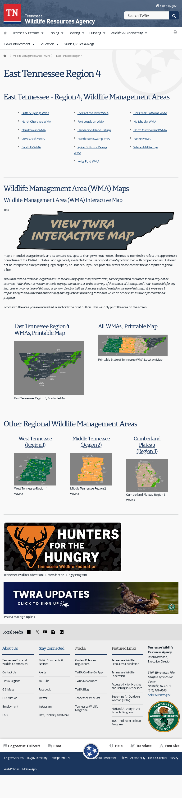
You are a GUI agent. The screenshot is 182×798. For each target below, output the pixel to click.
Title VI (123, 758)
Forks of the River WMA (93, 113)
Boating (74, 32)
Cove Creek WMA (33, 138)
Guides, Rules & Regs (79, 44)
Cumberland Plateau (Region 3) (147, 444)
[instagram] (53, 632)
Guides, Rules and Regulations (86, 662)
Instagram (45, 706)
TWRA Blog (82, 689)
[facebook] (28, 632)
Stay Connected (51, 648)
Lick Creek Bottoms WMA (150, 113)
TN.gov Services (13, 758)
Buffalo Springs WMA (35, 113)
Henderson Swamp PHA (93, 138)
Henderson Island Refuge (94, 130)
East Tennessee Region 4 (69, 55)
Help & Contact (157, 758)
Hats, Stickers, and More (54, 715)
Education (47, 44)
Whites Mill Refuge (145, 147)
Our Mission (9, 698)
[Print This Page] (175, 31)
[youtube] (45, 632)
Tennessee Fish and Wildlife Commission (14, 662)
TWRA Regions (11, 681)
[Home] (5, 55)
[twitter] (36, 632)
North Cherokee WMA (36, 121)
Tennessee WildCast (87, 698)
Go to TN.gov (168, 6)
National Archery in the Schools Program (126, 710)
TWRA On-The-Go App (88, 672)
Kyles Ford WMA (88, 161)
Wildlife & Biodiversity (127, 32)
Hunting (95, 32)
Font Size (171, 745)
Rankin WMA (141, 138)
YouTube (44, 681)
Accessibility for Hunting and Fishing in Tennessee (127, 686)
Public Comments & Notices (51, 662)
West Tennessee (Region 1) (35, 441)
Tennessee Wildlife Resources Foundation (125, 662)
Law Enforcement (17, 44)
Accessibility (137, 758)
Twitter (43, 698)
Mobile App (29, 769)
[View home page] (13, 13)
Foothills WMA (31, 147)
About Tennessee (105, 758)
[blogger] (61, 632)
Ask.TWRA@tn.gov (159, 695)
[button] (42, 33)
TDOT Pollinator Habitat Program (126, 722)
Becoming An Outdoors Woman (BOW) (126, 698)
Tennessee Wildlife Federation (123, 674)
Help (118, 745)
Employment (10, 706)
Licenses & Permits (26, 32)
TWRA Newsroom (86, 681)
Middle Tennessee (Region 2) (91, 441)
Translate (143, 745)
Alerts (42, 672)
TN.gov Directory (37, 758)
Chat (57, 745)
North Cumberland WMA (150, 130)
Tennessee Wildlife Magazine (86, 708)
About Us (10, 648)
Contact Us (9, 672)
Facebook (45, 689)
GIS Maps (8, 689)
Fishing (54, 32)
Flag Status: (24, 746)
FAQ (5, 715)
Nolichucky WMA (144, 121)
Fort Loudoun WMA (90, 121)
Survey (174, 758)
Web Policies (11, 769)
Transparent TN (60, 758)
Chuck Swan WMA (34, 130)
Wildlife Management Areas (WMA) (31, 55)
